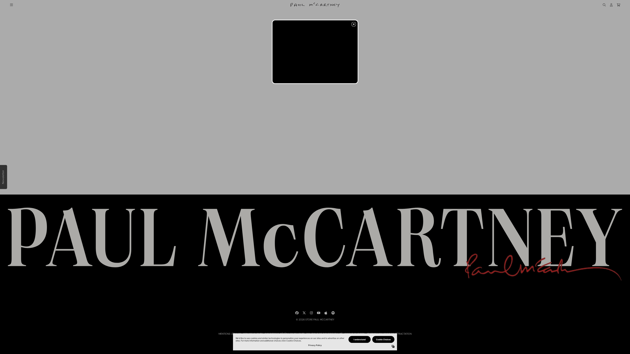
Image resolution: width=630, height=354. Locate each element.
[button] (354, 24)
